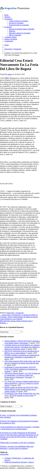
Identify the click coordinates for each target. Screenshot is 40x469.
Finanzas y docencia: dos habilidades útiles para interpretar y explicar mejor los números (16, 447)
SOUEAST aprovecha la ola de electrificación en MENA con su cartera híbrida (21, 352)
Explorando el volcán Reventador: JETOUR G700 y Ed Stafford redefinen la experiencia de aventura (21, 369)
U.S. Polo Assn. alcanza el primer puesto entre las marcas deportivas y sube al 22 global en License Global (21, 383)
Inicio (6, 15)
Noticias (7, 17)
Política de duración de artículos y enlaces (19, 462)
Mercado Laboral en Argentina (19, 33)
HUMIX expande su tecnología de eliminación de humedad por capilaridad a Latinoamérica (21, 356)
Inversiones (8, 19)
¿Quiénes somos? (10, 37)
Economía (8, 27)
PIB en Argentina (15, 35)
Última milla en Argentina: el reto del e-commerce (17, 443)
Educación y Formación (12, 49)
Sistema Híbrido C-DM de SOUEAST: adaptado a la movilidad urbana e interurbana (22, 342)
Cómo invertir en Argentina (18, 21)
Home (6, 45)
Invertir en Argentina (16, 23)
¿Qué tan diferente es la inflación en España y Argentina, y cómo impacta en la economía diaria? (20, 428)
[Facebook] (20, 1)
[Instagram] (13, 1)
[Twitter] (18, 1)
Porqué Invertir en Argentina (19, 25)
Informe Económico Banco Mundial (21, 29)
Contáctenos (8, 41)
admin (10, 74)
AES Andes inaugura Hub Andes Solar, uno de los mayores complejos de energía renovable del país (22, 362)
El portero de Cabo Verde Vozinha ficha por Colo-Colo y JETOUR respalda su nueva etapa (22, 394)
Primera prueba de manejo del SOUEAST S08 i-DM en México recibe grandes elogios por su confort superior (21, 389)
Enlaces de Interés (10, 39)
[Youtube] (14, 1)
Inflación (12, 31)
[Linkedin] (16, 1)
